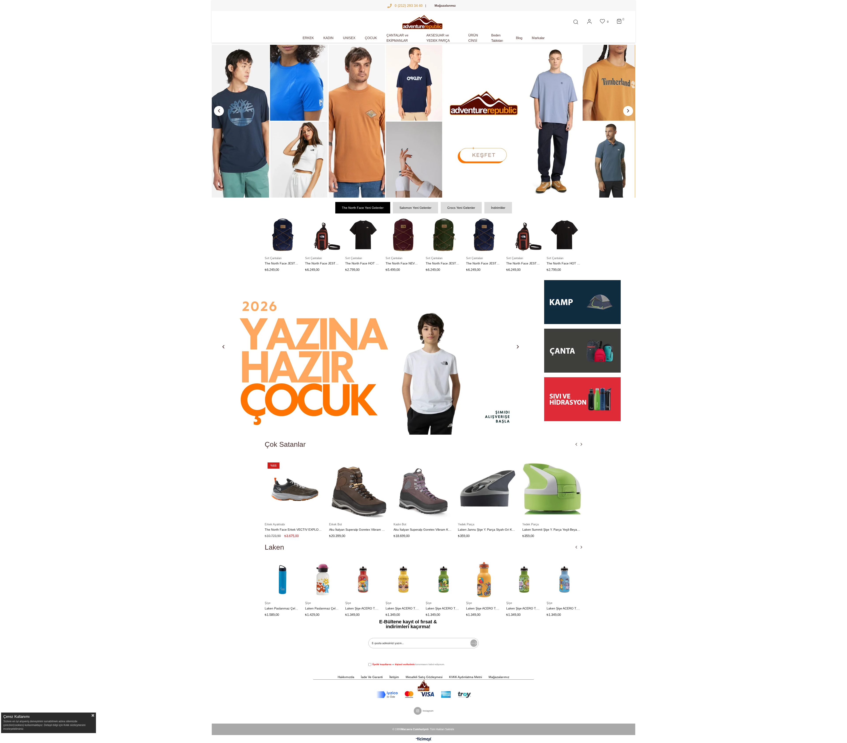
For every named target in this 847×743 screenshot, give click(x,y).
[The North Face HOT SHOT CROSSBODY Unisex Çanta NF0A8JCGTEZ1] (285, 235)
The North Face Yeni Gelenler (363, 207)
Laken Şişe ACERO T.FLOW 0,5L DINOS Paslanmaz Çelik (322, 608)
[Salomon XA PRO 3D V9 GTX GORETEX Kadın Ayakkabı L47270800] (552, 489)
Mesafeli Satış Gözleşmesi (424, 677)
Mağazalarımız (445, 5)
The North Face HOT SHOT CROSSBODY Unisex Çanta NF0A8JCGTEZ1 (284, 263)
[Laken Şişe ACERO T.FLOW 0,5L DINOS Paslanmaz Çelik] (323, 580)
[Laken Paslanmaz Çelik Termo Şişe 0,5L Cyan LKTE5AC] (565, 580)
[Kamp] (582, 304)
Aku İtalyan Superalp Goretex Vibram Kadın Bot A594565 (358, 529)
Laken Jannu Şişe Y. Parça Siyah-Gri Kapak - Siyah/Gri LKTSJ (422, 529)
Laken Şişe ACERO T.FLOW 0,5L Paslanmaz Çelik (443, 608)
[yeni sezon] (423, 121)
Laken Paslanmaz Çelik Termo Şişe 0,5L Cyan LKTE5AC (563, 608)
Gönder (473, 643)
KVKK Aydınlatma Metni (465, 677)
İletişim (394, 677)
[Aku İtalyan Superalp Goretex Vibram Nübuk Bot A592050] (295, 489)
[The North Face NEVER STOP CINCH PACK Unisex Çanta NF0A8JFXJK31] (325, 235)
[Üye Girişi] (589, 22)
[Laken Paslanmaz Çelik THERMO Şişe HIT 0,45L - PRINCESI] (283, 580)
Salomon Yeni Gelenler (415, 207)
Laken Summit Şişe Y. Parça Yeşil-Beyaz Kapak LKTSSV (487, 529)
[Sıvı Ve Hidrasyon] (582, 399)
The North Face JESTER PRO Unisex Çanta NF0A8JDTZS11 (365, 263)
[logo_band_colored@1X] (423, 694)
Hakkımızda (346, 677)
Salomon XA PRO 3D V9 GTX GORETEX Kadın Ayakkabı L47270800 (551, 529)
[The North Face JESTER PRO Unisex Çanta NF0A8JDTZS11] (366, 235)
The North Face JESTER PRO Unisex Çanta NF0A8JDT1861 (445, 263)
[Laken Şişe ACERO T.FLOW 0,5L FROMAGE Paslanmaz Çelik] (363, 580)
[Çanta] (582, 353)
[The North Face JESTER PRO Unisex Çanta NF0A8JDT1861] (446, 235)
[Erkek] (320, 357)
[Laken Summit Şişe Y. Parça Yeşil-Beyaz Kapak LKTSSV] (488, 489)
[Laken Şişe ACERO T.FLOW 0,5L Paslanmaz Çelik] (444, 580)
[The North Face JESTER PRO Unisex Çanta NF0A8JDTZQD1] (406, 235)
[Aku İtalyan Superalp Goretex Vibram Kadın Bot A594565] (359, 489)
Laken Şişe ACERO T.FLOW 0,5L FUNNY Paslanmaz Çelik (402, 608)
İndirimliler (498, 207)
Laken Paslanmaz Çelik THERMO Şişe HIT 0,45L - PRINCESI (282, 608)
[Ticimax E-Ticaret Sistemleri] (423, 739)
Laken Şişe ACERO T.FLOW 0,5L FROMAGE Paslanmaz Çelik (362, 608)
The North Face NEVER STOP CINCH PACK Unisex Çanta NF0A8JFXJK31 (324, 263)
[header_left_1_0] (423, 685)
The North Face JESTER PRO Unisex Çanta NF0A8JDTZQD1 (405, 263)
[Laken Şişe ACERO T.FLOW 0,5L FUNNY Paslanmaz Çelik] (404, 580)
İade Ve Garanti (372, 677)
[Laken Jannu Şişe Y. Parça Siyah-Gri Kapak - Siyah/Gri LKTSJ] (423, 489)
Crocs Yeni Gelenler (461, 207)
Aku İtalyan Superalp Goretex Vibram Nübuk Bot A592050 (293, 529)
